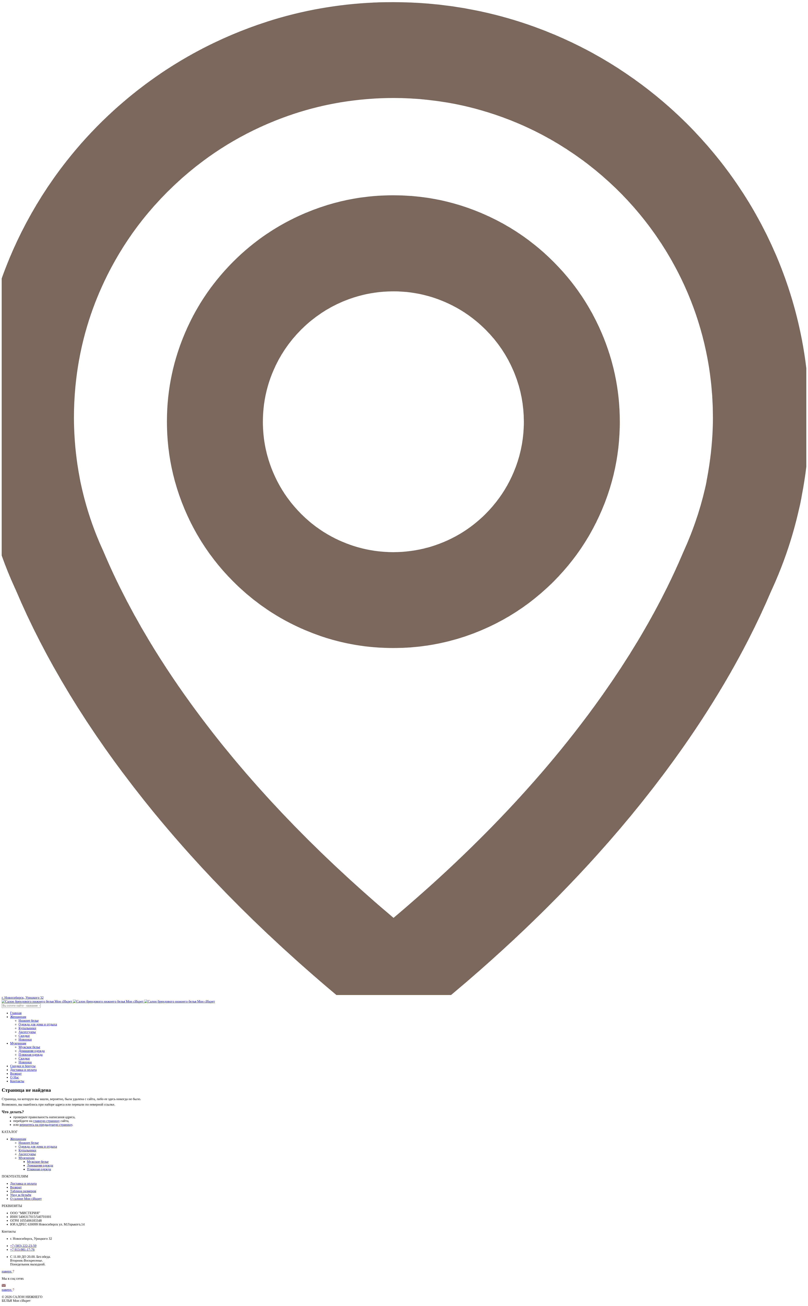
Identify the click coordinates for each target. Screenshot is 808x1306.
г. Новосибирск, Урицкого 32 (23, 997)
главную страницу (46, 1121)
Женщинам (18, 1017)
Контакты (17, 1081)
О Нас (14, 1077)
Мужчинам (18, 1043)
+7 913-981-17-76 (22, 1249)
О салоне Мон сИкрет (26, 1198)
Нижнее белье (29, 1020)
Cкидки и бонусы (23, 1066)
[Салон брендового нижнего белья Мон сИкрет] (108, 1001)
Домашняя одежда (32, 1051)
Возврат (16, 1073)
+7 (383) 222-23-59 (23, 1246)
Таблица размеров (23, 1191)
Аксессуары (27, 1032)
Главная (15, 1013)
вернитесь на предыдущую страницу (46, 1124)
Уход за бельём (20, 1195)
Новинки (25, 1039)
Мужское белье (29, 1047)
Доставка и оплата (23, 1070)
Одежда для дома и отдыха (38, 1024)
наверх (7, 1271)
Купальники (27, 1028)
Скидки (24, 1035)
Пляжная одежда (31, 1054)
